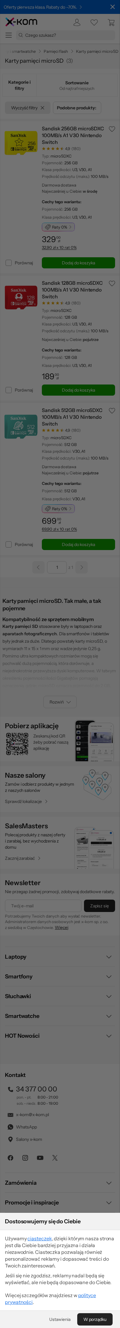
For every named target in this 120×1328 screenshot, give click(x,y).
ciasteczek (39, 1238)
